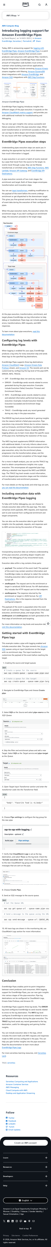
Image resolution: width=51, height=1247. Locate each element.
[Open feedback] (48, 623)
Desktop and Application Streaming (20, 1093)
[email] (33, 1221)
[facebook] (8, 1221)
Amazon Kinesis (41, 68)
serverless (11, 1063)
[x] (4, 1221)
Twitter (11, 1118)
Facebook (12, 1121)
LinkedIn (11, 1124)
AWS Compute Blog (10, 26)
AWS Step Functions (36, 77)
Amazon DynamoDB (36, 71)
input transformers (19, 190)
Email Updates (14, 1130)
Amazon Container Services (17, 1084)
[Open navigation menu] (4, 5)
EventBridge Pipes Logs (11, 1047)
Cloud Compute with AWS (16, 1090)
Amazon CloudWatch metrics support (17, 112)
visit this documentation (12, 627)
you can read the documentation (15, 487)
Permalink (27, 41)
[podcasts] (29, 1221)
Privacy (6, 1235)
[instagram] (17, 1221)
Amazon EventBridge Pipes (29, 51)
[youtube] (25, 1221)
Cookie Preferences (30, 1235)
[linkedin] (13, 1221)
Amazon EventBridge (30, 74)
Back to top (24, 1228)
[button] (13, 15)
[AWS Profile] (46, 4)
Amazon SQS (7, 77)
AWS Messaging (12, 1087)
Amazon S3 (24, 368)
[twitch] (21, 1221)
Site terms (16, 1235)
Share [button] (38, 41)
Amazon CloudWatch (10, 365)
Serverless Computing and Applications (22, 1081)
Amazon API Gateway (18, 170)
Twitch (11, 1127)
